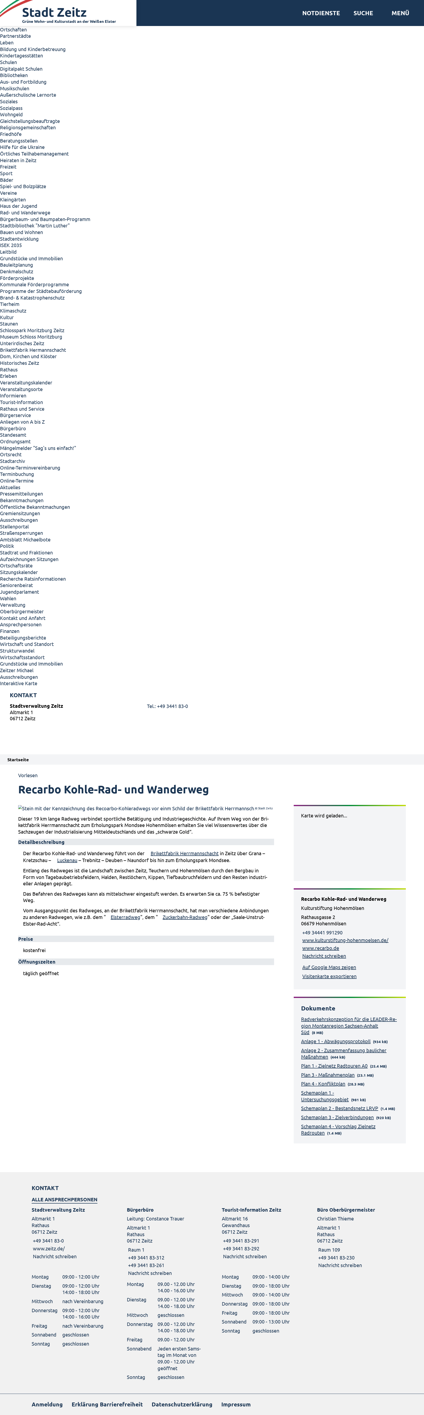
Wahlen (8, 598)
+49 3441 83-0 (48, 1240)
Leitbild (8, 252)
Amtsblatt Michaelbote (25, 539)
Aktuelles (10, 487)
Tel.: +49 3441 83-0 (167, 706)
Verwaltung (13, 605)
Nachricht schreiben (324, 956)
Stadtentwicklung (19, 239)
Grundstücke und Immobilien (31, 258)
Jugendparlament (19, 592)
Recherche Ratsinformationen (33, 579)
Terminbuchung (17, 474)
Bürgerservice (15, 415)
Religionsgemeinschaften (28, 127)
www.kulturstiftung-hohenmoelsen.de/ (345, 940)
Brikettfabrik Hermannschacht (33, 350)
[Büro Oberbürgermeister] (355, 1237)
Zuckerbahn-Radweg (185, 917)
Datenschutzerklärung (182, 1404)
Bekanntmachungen (21, 500)
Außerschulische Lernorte (28, 95)
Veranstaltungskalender (26, 382)
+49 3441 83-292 (240, 1248)
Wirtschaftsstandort (22, 657)
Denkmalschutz (16, 271)
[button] (398, 13)
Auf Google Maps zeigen (329, 967)
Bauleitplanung (16, 265)
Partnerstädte (15, 36)
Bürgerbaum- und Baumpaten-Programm (45, 219)
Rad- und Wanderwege (25, 212)
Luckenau (67, 860)
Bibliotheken (14, 75)
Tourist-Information (21, 402)
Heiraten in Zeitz (18, 160)
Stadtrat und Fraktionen (26, 552)
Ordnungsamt (15, 441)
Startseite (18, 759)
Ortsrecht (11, 454)
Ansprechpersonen (20, 624)
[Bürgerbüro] (164, 1241)
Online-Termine (17, 480)
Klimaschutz (13, 310)
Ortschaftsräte (16, 565)
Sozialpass (11, 108)
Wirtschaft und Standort (27, 644)
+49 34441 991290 (322, 932)
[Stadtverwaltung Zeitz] (212, 713)
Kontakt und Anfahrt (22, 618)
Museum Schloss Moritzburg (31, 336)
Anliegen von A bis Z (22, 422)
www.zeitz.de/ (49, 1248)
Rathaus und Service (22, 409)
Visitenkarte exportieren (329, 976)
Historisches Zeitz (19, 363)
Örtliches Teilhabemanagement (34, 153)
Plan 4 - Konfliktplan (323, 1083)
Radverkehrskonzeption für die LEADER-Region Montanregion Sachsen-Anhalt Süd (349, 1025)
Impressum (236, 1404)
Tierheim (9, 304)
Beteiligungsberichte (23, 637)
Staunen (9, 323)
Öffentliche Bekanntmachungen (35, 507)
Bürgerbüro (13, 428)
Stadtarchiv (12, 461)
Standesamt (13, 435)
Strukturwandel (17, 650)
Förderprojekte (17, 278)
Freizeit (8, 166)
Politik (7, 546)
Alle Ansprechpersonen (64, 1199)
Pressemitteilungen (21, 493)
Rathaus (9, 369)
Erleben (8, 376)
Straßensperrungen (21, 533)
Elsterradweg (125, 917)
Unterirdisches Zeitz (22, 343)
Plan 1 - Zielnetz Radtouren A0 (334, 1065)
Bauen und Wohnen (21, 232)
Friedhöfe (11, 134)
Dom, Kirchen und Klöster (28, 356)
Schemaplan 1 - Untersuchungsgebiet (325, 1095)
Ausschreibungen (19, 520)
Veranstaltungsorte (21, 389)
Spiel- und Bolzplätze (23, 186)
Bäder (6, 180)
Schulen (8, 62)
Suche (363, 13)
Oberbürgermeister (22, 611)
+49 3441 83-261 (145, 1265)
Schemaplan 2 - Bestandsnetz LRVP (339, 1108)
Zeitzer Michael (16, 670)
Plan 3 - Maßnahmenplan (328, 1075)
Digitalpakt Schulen (21, 69)
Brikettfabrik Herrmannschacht (185, 853)
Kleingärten (13, 199)
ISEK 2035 (11, 245)
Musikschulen (14, 88)
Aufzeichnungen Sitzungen (29, 559)
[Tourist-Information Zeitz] (259, 1233)
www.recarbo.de (320, 948)
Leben (6, 42)
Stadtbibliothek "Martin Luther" (35, 225)
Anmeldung (47, 1404)
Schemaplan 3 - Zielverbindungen (337, 1117)
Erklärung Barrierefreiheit (107, 1404)
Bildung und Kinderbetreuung (33, 49)
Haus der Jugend (18, 206)
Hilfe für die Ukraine (22, 147)
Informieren (13, 395)
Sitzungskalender (19, 572)
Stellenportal (14, 526)
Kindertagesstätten (21, 55)
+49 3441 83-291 (240, 1240)
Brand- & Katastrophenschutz (32, 297)
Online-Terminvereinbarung (30, 467)
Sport (6, 173)
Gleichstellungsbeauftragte (30, 121)
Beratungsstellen (19, 140)
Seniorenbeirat (16, 585)
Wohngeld (11, 114)
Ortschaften (13, 29)
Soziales (9, 101)
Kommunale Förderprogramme (34, 284)
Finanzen (9, 631)
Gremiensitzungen (20, 513)
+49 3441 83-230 (336, 1257)
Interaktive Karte (18, 683)
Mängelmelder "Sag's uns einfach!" (38, 448)
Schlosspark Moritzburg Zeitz (32, 330)
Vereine (8, 193)
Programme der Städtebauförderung (41, 291)
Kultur (7, 317)
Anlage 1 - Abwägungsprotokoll (336, 1041)
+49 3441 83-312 (145, 1257)
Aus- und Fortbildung (23, 82)
